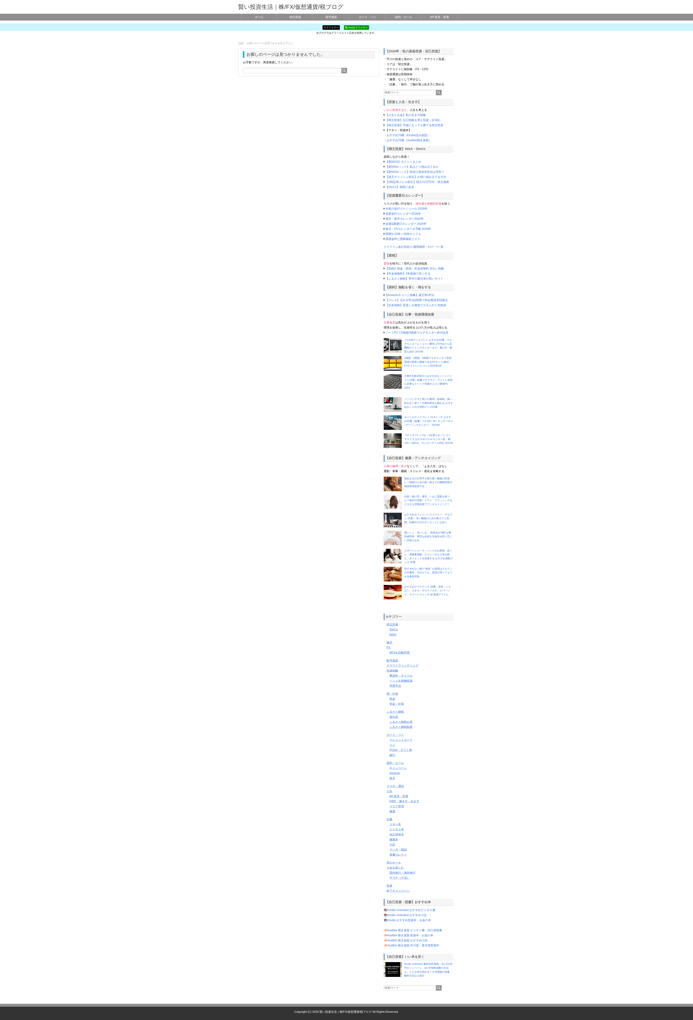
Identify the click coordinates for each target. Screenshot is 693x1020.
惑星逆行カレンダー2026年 (403, 213)
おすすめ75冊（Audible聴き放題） (409, 140)
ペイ (392, 745)
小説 (392, 844)
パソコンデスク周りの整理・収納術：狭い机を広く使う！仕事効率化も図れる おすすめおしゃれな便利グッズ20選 (428, 403)
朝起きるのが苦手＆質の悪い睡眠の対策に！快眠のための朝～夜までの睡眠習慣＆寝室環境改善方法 (428, 482)
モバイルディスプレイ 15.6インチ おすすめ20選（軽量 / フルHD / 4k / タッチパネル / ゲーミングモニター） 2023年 (428, 421)
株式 (389, 642)
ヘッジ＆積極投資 (401, 680)
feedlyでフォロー (358, 27)
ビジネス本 (396, 829)
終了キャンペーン (398, 890)
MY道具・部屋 (439, 17)
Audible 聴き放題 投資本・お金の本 (410, 935)
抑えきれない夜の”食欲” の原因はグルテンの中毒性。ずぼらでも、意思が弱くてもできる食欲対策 (428, 572)
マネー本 (395, 824)
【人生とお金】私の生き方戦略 (405, 115)
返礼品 (393, 716)
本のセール (394, 862)
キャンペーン (398, 768)
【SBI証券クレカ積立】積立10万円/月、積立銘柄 (417, 181)
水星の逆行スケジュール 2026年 (406, 208)
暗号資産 (331, 17)
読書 (389, 819)
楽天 (392, 778)
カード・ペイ (367, 17)
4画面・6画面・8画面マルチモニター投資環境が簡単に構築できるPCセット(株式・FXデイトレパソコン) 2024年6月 (428, 361)
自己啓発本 (396, 834)
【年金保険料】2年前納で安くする (407, 273)
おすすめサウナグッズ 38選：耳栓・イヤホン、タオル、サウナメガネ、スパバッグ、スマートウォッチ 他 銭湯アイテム (427, 590)
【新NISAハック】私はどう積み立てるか (412, 166)
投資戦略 (392, 670)
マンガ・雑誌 (398, 849)
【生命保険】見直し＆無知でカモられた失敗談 (415, 305)
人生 (389, 791)
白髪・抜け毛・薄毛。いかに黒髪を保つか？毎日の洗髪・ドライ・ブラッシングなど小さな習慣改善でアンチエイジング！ (428, 500)
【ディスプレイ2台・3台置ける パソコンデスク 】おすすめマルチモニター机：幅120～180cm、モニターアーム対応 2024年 (428, 439)
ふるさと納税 (395, 711)
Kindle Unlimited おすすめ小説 (407, 915)
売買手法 (395, 685)
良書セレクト (398, 854)
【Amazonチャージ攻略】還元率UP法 (409, 295)
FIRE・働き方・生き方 (404, 801)
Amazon (394, 773)
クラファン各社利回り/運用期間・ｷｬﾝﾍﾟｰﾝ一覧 (414, 246)
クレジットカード (401, 739)
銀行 (392, 755)
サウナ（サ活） (399, 877)
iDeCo (393, 629)
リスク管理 (396, 806)
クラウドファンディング (402, 665)
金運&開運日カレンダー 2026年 (405, 223)
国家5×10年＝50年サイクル (403, 233)
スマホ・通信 (395, 786)
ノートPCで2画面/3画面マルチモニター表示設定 (416, 332)
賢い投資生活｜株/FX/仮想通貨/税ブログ (290, 7)
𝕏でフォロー (331, 27)
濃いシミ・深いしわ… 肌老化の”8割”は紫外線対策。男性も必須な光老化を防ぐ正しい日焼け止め (428, 536)
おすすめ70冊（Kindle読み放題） (408, 135)
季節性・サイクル (401, 675)
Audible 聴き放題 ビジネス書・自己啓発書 (414, 930)
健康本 (393, 839)
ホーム (259, 17)
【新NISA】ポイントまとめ (403, 161)
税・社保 (392, 693)
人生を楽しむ (395, 867)
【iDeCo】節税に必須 (399, 187)
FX (388, 647)
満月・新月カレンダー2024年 (404, 218)
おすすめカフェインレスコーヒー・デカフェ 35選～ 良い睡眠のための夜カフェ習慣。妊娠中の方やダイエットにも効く (428, 518)
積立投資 (295, 17)
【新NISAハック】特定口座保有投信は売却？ (414, 171)
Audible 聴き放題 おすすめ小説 (407, 940)
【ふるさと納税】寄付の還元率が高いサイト (414, 278)
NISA (392, 634)
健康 (392, 811)
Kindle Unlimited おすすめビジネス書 (411, 910)
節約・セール (403, 17)
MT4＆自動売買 (399, 652)
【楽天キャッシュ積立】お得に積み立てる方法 (415, 176)
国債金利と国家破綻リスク (402, 238)
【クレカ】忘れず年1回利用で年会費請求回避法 (416, 300)
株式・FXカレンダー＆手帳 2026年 (408, 228)
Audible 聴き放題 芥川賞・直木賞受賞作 (413, 945)
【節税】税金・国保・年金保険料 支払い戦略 (414, 268)
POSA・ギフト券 (400, 750)
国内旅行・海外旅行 (402, 872)
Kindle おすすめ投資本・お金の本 (409, 920)
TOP (240, 43)
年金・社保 (396, 703)
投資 (389, 885)
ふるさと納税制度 (401, 726)
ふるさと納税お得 (401, 721)
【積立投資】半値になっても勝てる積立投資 (414, 125)
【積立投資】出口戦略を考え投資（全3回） (413, 120)
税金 (392, 698)
